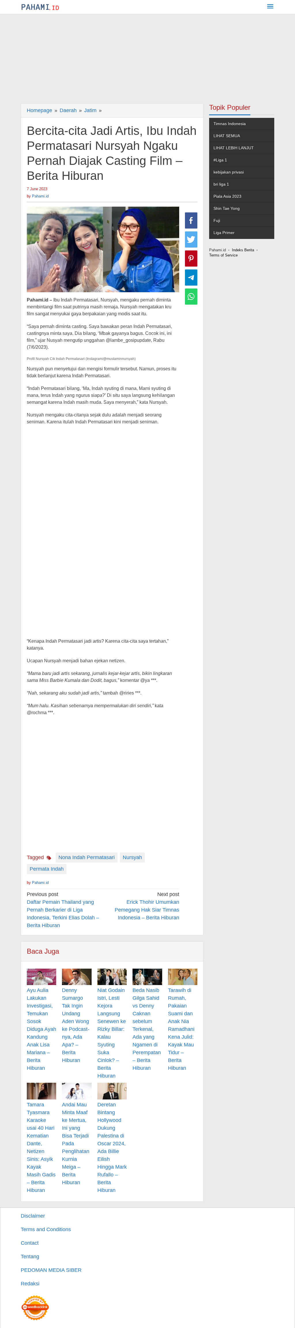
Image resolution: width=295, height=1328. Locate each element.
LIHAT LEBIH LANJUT (233, 148)
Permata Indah (47, 869)
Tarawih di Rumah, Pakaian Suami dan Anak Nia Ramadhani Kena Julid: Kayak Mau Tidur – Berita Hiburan (181, 1029)
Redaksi (30, 1283)
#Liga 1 (220, 160)
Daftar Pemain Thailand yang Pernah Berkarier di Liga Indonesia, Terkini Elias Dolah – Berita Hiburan (63, 909)
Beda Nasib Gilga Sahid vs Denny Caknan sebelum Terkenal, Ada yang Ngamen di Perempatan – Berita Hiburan (147, 1029)
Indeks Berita (243, 250)
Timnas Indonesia (229, 123)
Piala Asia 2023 (227, 196)
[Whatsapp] (191, 296)
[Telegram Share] (191, 277)
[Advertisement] (147, 57)
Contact (30, 1243)
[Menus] (270, 7)
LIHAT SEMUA (226, 135)
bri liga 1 (221, 184)
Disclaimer (33, 1216)
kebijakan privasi (228, 172)
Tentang (30, 1256)
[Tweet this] (191, 239)
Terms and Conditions (46, 1229)
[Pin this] (191, 258)
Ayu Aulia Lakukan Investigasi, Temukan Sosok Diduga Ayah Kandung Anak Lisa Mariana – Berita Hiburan (41, 1029)
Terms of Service (223, 255)
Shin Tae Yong (226, 208)
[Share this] (191, 220)
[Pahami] (40, 7)
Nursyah (132, 857)
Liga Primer (224, 232)
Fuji (216, 220)
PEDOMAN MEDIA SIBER (51, 1270)
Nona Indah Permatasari (86, 857)
